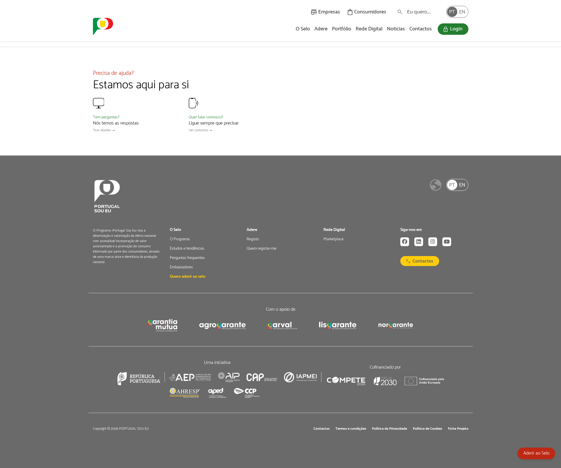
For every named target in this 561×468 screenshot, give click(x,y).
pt (452, 12)
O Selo (303, 29)
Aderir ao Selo (536, 453)
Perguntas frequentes (187, 258)
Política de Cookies (427, 429)
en (462, 12)
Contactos (420, 29)
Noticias (396, 29)
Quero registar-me (261, 249)
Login (456, 29)
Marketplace (333, 239)
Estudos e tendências (187, 249)
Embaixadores (181, 267)
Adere (321, 29)
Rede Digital (369, 29)
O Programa (180, 239)
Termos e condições (350, 429)
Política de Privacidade (389, 429)
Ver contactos (199, 130)
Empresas (329, 12)
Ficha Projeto (458, 429)
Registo (253, 239)
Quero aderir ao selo (187, 277)
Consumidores (370, 12)
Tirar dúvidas (102, 130)
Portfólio (341, 29)
